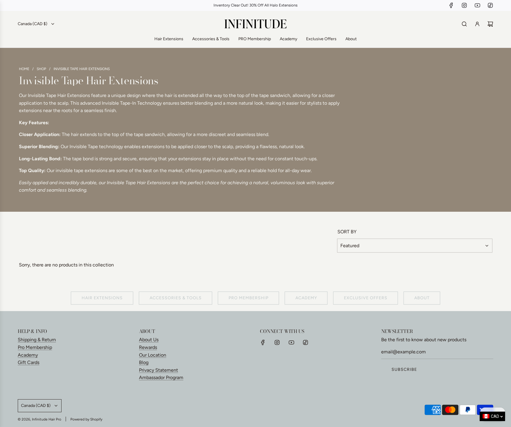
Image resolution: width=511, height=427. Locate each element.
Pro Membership (35, 347)
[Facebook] (451, 5)
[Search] (464, 23)
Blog (143, 362)
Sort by (347, 231)
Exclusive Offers (365, 297)
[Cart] (490, 23)
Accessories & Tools (176, 297)
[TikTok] (490, 5)
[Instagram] (464, 5)
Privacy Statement (158, 370)
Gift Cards (28, 362)
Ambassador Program (161, 377)
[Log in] (477, 23)
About (422, 297)
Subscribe (404, 369)
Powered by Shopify (86, 419)
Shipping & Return (37, 339)
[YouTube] (477, 5)
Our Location (152, 355)
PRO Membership (249, 297)
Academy (306, 297)
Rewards (148, 347)
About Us (149, 339)
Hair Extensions (102, 297)
